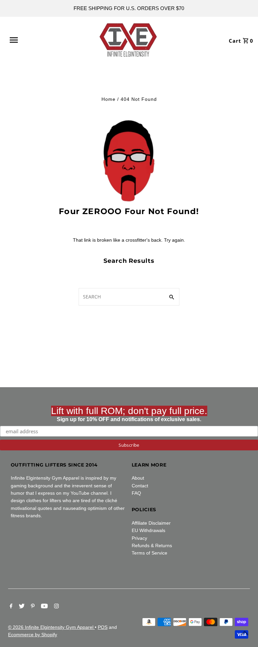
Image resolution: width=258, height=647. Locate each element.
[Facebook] (10, 606)
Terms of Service (149, 553)
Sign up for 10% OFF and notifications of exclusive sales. (129, 414)
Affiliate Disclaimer (151, 523)
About (138, 478)
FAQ (136, 493)
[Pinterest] (32, 606)
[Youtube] (43, 606)
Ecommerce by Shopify (32, 634)
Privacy (139, 538)
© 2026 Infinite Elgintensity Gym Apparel (51, 627)
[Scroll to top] (244, 633)
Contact (140, 485)
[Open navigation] (29, 40)
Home (108, 99)
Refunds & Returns (152, 545)
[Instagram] (55, 606)
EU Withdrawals (148, 530)
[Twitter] (21, 606)
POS (103, 627)
